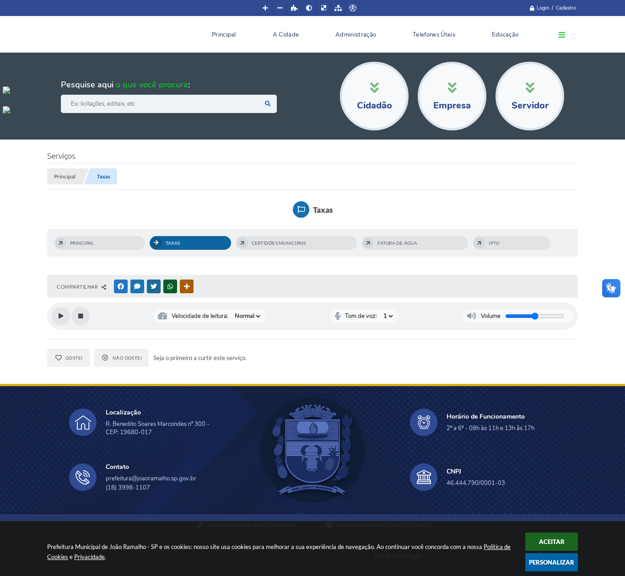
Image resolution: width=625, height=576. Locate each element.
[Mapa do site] (338, 8)
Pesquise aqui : (125, 84)
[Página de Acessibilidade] (352, 8)
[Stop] (80, 316)
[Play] (61, 316)
